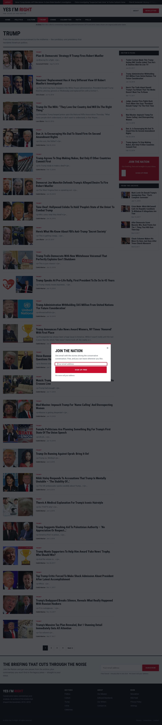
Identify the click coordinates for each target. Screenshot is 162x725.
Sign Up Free (81, 370)
